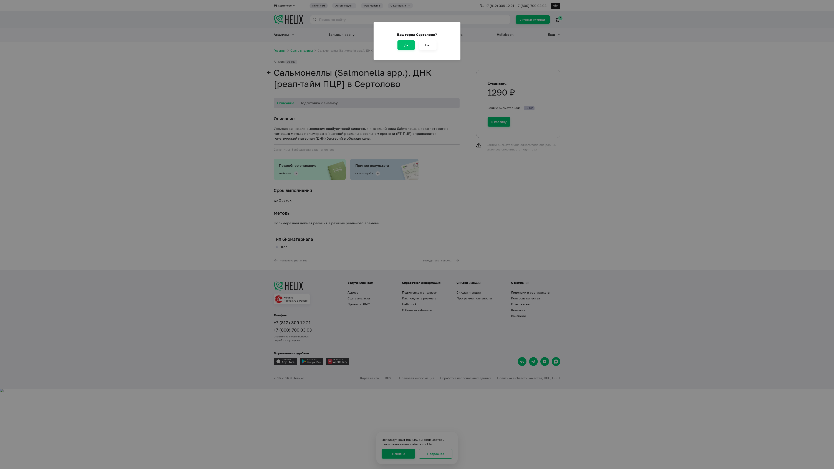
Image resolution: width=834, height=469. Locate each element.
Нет (428, 45)
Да (406, 45)
